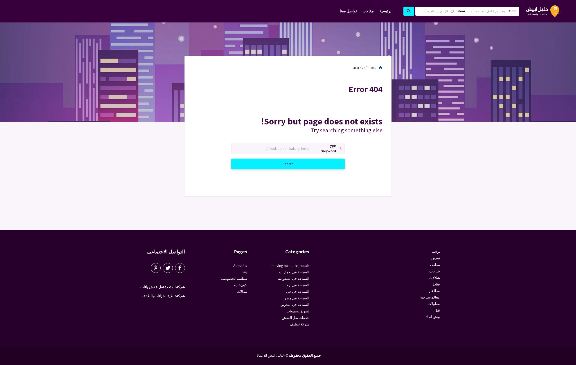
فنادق (436, 284)
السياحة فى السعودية (293, 278)
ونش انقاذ (433, 316)
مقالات (368, 11)
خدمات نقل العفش (295, 317)
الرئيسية (386, 11)
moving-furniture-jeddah (290, 265)
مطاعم (434, 290)
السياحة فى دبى (297, 291)
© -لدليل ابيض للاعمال (272, 355)
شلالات (434, 277)
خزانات (434, 271)
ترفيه (436, 251)
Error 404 (359, 68)
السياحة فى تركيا (296, 285)
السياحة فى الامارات (294, 272)
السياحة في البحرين (294, 304)
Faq (244, 272)
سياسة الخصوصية (234, 278)
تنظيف (435, 264)
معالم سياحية (430, 297)
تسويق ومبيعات (297, 311)
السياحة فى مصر (296, 298)
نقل (437, 310)
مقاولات (434, 303)
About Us (240, 265)
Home (375, 68)
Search (283, 163)
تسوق (435, 258)
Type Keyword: (331, 148)
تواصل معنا (348, 11)
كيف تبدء (240, 285)
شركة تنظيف (299, 324)
